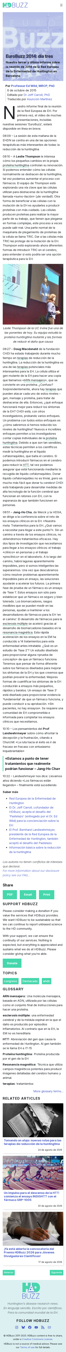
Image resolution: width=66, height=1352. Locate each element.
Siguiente (56, 1272)
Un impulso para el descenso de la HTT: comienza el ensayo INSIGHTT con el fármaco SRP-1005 (32, 1196)
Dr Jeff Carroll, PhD (37, 95)
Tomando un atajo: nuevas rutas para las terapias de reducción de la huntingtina (32, 1142)
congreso (10, 981)
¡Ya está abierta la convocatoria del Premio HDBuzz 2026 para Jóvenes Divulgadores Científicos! (29, 1252)
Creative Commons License (37, 1339)
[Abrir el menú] (61, 5)
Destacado (30, 981)
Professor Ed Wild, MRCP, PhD (33, 86)
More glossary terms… (48, 1091)
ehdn (46, 981)
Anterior (8, 1272)
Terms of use (27, 1347)
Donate (12, 963)
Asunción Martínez (39, 99)
